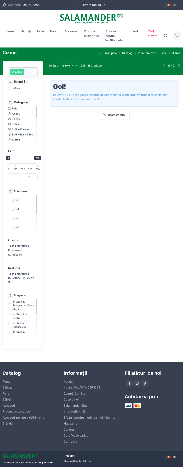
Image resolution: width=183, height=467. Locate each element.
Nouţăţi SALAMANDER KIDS (82, 387)
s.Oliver (17, 88)
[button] (166, 36)
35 (17, 218)
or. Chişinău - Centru (20, 316)
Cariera (69, 429)
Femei (7, 381)
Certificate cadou (76, 435)
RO (174, 5)
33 (17, 200)
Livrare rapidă (91, 5)
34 (17, 209)
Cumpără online (74, 393)
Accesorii (9, 405)
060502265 (31, 5)
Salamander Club (76, 405)
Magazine (70, 423)
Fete (6, 393)
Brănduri (8, 423)
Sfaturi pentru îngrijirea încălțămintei (90, 417)
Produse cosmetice (16, 411)
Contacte (70, 441)
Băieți (7, 399)
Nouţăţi (68, 381)
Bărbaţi (8, 387)
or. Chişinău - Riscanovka (20, 325)
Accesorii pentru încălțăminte (23, 417)
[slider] (8, 163)
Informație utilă (75, 411)
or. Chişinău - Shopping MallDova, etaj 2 (23, 305)
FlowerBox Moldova (77, 461)
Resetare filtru (116, 114)
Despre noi (71, 399)
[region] (23, 88)
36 (17, 227)
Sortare (53, 65)
